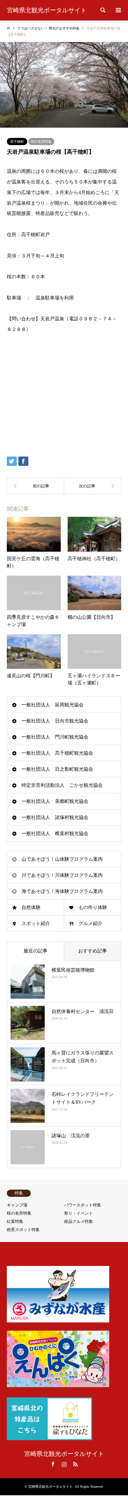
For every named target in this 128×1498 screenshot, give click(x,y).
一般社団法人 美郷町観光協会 (55, 801)
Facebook (53, 1464)
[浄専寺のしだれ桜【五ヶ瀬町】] (35, 486)
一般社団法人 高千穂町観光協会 (57, 753)
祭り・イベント (78, 1213)
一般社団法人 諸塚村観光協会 (55, 817)
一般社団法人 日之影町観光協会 (57, 769)
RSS (75, 1464)
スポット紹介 (36, 923)
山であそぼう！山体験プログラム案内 (62, 859)
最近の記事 (35, 950)
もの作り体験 (93, 907)
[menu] (118, 10)
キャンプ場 (17, 1205)
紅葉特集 (15, 1221)
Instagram (64, 1464)
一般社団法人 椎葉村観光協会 (55, 833)
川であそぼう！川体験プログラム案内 (62, 875)
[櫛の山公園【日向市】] (93, 486)
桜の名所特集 (41, 141)
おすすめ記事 (92, 950)
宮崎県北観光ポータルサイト (64, 1453)
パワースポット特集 (82, 1205)
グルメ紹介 (90, 923)
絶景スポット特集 (23, 1229)
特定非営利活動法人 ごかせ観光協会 (62, 785)
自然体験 (31, 907)
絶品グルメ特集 (78, 1221)
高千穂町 (17, 141)
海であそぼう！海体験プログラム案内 (62, 891)
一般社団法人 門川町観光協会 (55, 737)
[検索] (102, 10)
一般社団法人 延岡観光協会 (53, 704)
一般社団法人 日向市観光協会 (55, 721)
